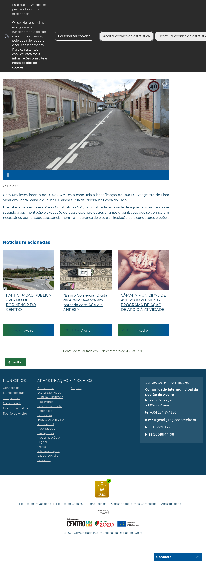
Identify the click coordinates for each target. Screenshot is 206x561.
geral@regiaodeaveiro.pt (176, 420)
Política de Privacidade (35, 504)
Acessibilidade (171, 504)
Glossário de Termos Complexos (133, 504)
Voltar (18, 362)
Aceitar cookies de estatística (126, 36)
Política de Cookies (69, 504)
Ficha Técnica (97, 504)
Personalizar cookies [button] (74, 36)
